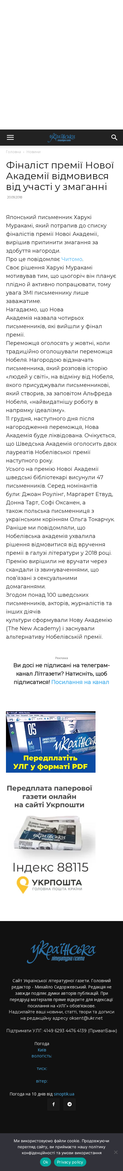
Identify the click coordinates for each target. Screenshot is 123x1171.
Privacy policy (70, 1162)
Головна (13, 151)
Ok (45, 1162)
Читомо (71, 259)
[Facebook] (53, 1104)
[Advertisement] (61, 64)
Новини (34, 151)
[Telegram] (70, 1104)
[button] (10, 137)
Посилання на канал (80, 682)
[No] (116, 1152)
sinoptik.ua (64, 1094)
